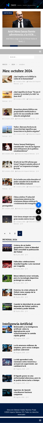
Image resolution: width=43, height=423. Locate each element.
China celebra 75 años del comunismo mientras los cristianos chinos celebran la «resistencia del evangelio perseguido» (20, 201)
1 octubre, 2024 (20, 187)
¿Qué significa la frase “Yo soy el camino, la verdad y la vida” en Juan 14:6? (27, 94)
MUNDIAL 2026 (9, 239)
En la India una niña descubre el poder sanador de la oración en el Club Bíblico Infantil (27, 181)
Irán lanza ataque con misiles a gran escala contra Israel (27, 218)
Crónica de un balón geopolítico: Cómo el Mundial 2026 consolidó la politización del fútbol (26, 248)
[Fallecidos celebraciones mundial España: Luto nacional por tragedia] (7, 264)
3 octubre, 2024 (9, 119)
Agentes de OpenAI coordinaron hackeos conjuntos (23, 392)
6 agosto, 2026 (19, 397)
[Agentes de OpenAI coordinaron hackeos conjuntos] (7, 392)
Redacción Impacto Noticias (26, 119)
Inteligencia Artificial (17, 324)
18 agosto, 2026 (20, 352)
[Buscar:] (21, 57)
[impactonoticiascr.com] (21, 7)
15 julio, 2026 (19, 283)
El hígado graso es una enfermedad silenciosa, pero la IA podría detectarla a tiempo (27, 378)
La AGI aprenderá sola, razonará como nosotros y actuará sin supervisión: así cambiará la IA (25, 362)
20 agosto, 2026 (20, 338)
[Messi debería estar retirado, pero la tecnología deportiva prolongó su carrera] (7, 278)
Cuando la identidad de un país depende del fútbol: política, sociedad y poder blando (27, 306)
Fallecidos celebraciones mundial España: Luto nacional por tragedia (27, 263)
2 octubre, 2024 (20, 134)
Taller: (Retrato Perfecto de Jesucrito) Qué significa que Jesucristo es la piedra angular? (27, 129)
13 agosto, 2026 (20, 383)
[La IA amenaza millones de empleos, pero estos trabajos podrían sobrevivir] (7, 348)
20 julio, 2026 (19, 255)
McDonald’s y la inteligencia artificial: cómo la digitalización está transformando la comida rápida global (26, 331)
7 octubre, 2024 (20, 81)
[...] (23, 41)
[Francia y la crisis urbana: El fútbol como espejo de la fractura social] (7, 292)
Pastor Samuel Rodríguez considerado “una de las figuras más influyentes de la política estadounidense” (27, 147)
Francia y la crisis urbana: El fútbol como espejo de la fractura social (25, 292)
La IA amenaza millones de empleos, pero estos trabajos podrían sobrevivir (26, 347)
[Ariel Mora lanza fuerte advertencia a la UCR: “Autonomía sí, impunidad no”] (21, 19)
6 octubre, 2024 (20, 99)
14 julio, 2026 (19, 297)
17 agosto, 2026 (20, 369)
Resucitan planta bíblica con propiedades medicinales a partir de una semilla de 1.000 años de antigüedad (26, 112)
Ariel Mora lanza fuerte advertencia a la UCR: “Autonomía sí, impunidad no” (21, 33)
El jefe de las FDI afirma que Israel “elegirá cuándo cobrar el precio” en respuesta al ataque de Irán (27, 165)
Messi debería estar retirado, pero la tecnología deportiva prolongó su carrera (26, 278)
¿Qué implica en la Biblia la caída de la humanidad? (25, 78)
